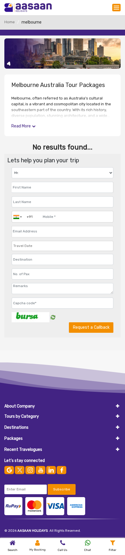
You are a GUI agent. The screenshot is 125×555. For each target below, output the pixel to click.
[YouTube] (40, 470)
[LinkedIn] (51, 470)
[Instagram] (30, 470)
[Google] (9, 470)
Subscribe (61, 489)
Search (12, 550)
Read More (21, 126)
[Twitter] (19, 470)
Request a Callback (91, 327)
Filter (112, 550)
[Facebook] (61, 470)
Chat (87, 550)
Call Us (62, 550)
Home (9, 22)
